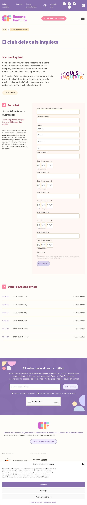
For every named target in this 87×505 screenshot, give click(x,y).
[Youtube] (74, 3)
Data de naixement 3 (44, 201)
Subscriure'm (70, 387)
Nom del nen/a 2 (43, 172)
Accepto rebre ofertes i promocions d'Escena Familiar (57, 393)
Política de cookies (36, 502)
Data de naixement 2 (44, 181)
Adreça (39, 125)
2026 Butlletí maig (20, 313)
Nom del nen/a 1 (43, 152)
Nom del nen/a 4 (43, 212)
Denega (43, 491)
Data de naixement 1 (44, 161)
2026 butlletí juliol (20, 297)
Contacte (19, 4)
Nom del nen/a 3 (43, 192)
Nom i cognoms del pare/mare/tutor (49, 108)
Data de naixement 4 (44, 221)
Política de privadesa (49, 502)
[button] (83, 464)
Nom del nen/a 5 (43, 232)
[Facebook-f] (64, 3)
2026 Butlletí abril (20, 321)
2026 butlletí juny (20, 305)
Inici (4, 29)
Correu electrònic (43, 116)
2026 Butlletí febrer (21, 337)
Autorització (41, 252)
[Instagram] (69, 3)
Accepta (43, 484)
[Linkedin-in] (69, 7)
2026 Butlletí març (20, 329)
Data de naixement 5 (44, 240)
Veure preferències (43, 497)
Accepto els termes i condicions (24, 393)
